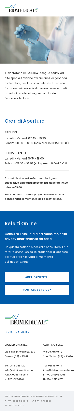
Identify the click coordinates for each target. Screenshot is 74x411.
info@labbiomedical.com (20, 370)
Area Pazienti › (37, 277)
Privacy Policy (14, 405)
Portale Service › (37, 290)
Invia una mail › (17, 332)
